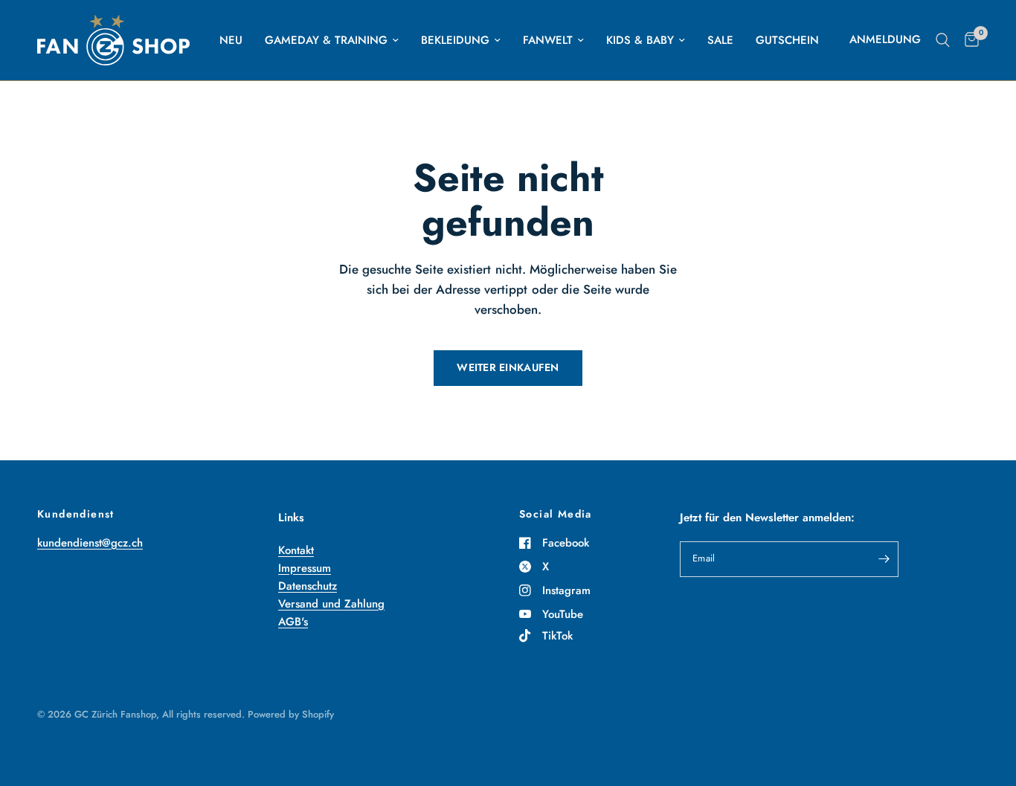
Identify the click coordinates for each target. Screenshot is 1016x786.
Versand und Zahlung (331, 604)
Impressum (304, 568)
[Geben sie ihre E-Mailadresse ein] (883, 559)
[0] (968, 40)
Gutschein (787, 40)
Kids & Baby (640, 40)
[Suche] (942, 40)
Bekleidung (455, 40)
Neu (230, 40)
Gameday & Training (326, 40)
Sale (720, 40)
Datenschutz (307, 586)
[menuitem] (231, 40)
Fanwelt (548, 40)
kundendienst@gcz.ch (90, 543)
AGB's (293, 621)
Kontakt (296, 550)
